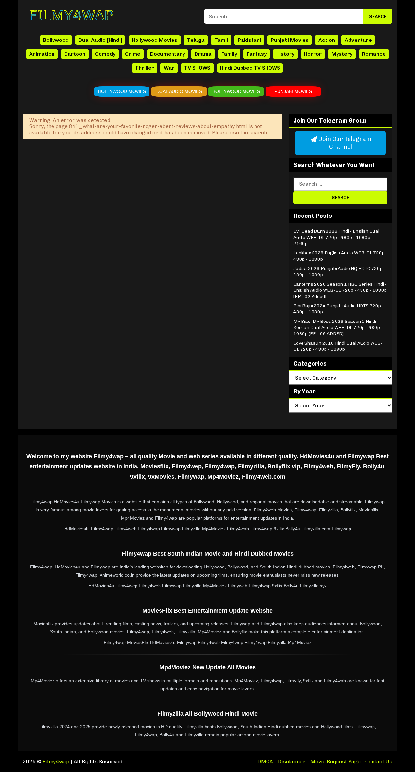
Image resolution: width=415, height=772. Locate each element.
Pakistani (249, 40)
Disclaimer (291, 761)
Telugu (196, 40)
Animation (41, 54)
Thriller (144, 68)
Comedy (105, 54)
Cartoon (74, 54)
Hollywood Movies (154, 40)
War (169, 68)
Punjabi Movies (290, 40)
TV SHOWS (197, 68)
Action (326, 40)
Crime (132, 54)
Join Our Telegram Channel (344, 142)
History (285, 54)
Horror (313, 54)
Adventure (358, 40)
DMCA (265, 761)
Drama (203, 54)
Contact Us (378, 761)
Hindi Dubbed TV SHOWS (250, 68)
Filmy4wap (55, 761)
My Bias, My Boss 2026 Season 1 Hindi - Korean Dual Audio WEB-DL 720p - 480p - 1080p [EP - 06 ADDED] (338, 327)
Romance (374, 54)
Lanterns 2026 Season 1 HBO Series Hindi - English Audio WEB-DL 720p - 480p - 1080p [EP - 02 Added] (340, 290)
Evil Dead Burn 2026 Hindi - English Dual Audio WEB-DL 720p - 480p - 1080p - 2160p (336, 237)
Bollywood (56, 40)
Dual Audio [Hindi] (100, 40)
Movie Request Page (335, 761)
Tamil (221, 40)
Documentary (167, 54)
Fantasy (257, 54)
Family (229, 54)
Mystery (341, 54)
